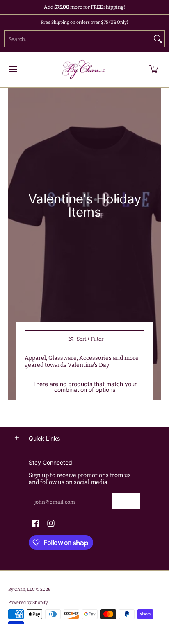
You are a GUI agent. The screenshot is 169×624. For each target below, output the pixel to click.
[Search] (157, 39)
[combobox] (78, 39)
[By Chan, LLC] (81, 70)
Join (126, 501)
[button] (154, 70)
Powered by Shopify (28, 602)
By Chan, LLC (21, 589)
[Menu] (12, 70)
